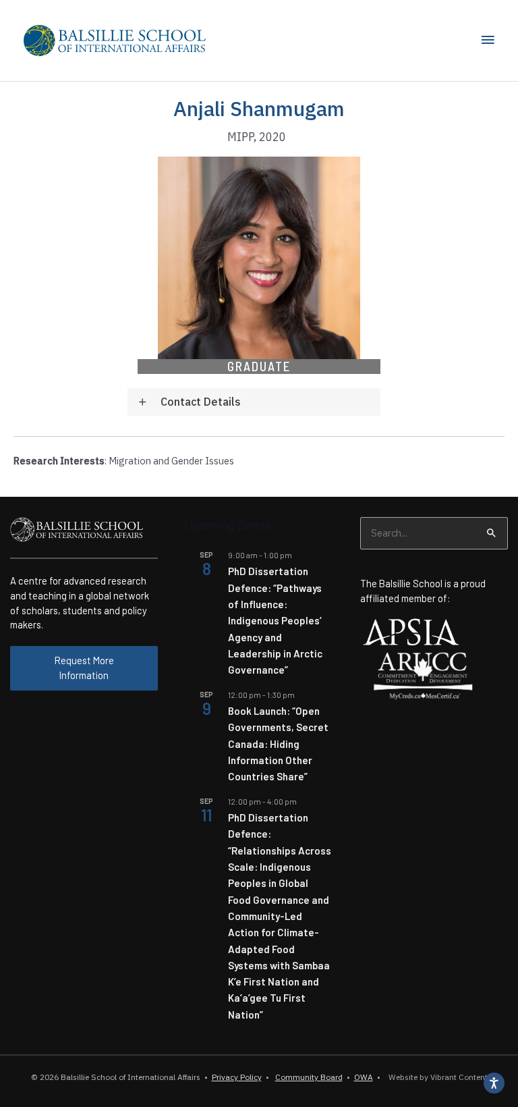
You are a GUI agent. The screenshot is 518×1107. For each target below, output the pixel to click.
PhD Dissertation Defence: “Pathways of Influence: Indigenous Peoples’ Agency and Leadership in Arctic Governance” (275, 620)
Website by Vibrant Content (436, 1077)
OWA (363, 1077)
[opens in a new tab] (410, 630)
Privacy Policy (237, 1077)
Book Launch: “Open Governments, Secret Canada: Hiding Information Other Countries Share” (278, 743)
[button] (253, 402)
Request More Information (84, 667)
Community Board (309, 1077)
